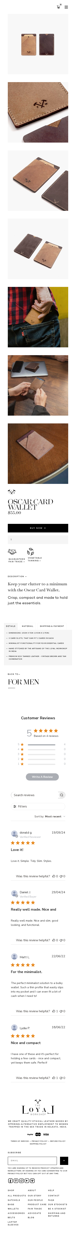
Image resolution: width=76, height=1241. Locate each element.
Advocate (34, 1213)
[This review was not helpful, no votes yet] (61, 876)
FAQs (51, 1200)
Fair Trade (35, 1209)
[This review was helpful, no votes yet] (53, 876)
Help (51, 1190)
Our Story (35, 1196)
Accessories (16, 1213)
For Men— (23, 684)
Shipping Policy (38, 1144)
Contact (54, 1196)
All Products (17, 1196)
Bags (11, 1205)
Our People (35, 1200)
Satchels (14, 1200)
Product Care (37, 1205)
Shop (11, 1190)
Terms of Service (20, 1141)
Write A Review (42, 777)
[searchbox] (34, 795)
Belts (11, 1218)
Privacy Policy (39, 1141)
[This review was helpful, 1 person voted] (53, 1011)
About (32, 1190)
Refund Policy (57, 1141)
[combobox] (49, 816)
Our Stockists (57, 1205)
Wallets (13, 1209)
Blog (31, 1218)
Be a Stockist (57, 1209)
